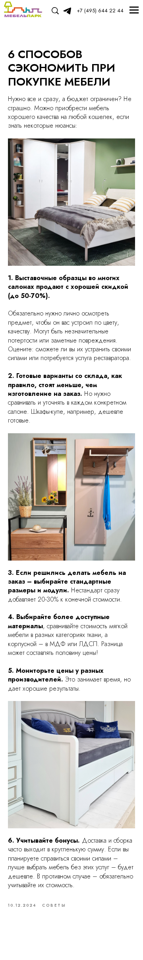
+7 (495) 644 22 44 (100, 10)
